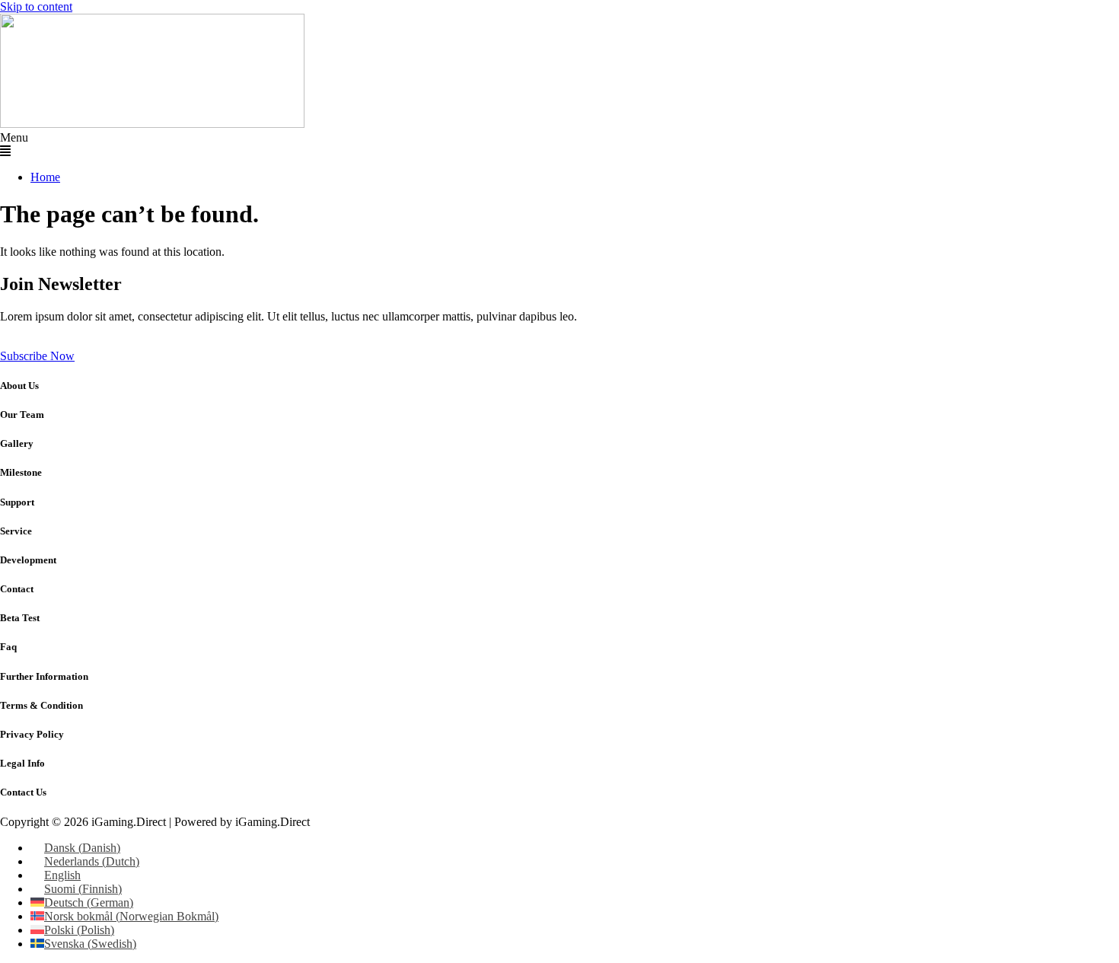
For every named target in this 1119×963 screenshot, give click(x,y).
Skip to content (36, 6)
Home (45, 177)
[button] (559, 144)
